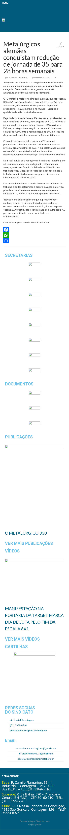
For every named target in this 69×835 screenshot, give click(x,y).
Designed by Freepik (34, 825)
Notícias (46, 78)
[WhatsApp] (34, 235)
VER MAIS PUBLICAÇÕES (29, 543)
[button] (4, 10)
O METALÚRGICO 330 (26, 532)
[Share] (34, 240)
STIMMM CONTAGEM (18, 78)
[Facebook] (34, 229)
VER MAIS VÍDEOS (22, 639)
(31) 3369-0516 (39, 789)
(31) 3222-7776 (13, 801)
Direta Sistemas (42, 821)
